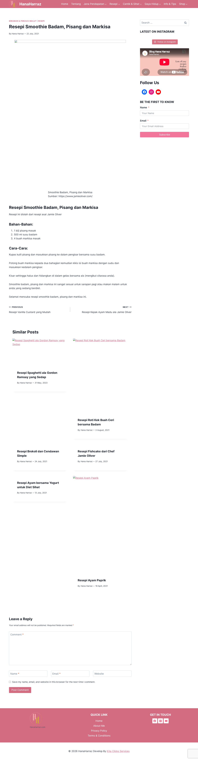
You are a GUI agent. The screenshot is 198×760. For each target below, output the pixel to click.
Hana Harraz (18, 33)
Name (14, 673)
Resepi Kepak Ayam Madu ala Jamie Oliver (106, 310)
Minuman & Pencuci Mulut (23, 21)
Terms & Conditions (99, 735)
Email (56, 673)
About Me (99, 725)
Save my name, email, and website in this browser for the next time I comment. (53, 682)
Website (99, 673)
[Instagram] (151, 92)
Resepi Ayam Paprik (92, 580)
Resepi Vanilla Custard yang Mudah (29, 310)
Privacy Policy (99, 730)
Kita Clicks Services (118, 751)
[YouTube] (158, 92)
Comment (17, 634)
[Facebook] (144, 92)
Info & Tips (170, 3)
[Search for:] (164, 22)
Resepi (41, 21)
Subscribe (164, 134)
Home (64, 3)
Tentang (76, 3)
